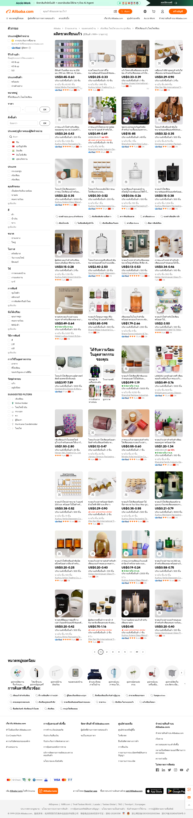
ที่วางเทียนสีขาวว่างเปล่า (48, 695)
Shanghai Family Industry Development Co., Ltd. (102, 149)
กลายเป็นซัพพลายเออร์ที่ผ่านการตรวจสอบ (170, 751)
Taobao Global (108, 804)
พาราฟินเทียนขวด (127, 217)
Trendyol (129, 804)
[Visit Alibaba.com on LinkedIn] (163, 770)
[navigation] (29, 340)
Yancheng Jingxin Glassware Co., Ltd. (102, 273)
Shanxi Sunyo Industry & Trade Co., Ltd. (135, 333)
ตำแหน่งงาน (12, 747)
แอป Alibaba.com (134, 791)
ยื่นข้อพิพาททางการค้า (128, 741)
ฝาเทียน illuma (133, 223)
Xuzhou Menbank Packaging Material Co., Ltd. (169, 206)
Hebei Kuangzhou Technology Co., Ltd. (135, 273)
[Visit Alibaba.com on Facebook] (157, 770)
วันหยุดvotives (159, 695)
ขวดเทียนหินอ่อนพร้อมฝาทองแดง (77, 702)
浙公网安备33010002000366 (146, 813)
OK (44, 109)
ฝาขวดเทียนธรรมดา (137, 695)
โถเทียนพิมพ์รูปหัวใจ (85, 223)
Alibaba (57, 28)
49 (137, 652)
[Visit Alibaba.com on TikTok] (187, 770)
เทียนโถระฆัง (64, 223)
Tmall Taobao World (82, 804)
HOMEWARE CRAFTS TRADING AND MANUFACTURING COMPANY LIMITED (169, 330)
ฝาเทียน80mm (149, 217)
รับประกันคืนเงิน (51, 735)
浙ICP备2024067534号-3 (173, 813)
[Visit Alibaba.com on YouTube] (181, 770)
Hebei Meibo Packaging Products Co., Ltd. (69, 87)
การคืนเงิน (123, 747)
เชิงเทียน (50, 709)
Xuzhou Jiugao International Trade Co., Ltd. (135, 83)
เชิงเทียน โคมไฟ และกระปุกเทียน (115, 28)
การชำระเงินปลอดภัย (53, 730)
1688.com (65, 804)
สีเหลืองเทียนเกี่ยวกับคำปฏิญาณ (107, 695)
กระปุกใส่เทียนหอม (70, 709)
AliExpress (53, 804)
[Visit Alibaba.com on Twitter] (169, 770)
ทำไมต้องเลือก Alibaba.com (18, 730)
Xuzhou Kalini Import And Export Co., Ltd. (69, 277)
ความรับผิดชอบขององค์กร (18, 741)
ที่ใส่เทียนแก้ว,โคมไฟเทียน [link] (147, 28)
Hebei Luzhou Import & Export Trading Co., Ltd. (69, 336)
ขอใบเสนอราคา (88, 735)
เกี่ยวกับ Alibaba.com (16, 723)
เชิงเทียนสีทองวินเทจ (110, 223)
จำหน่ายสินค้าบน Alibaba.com (170, 733)
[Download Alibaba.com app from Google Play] (177, 791)
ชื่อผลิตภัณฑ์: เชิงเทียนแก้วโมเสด (26, 709)
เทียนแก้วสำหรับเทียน (21, 695)
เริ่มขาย (159, 739)
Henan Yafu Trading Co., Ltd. (68, 452)
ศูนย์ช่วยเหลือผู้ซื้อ (126, 730)
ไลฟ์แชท (122, 735)
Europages (140, 804)
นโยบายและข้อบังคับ (53, 761)
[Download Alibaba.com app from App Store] (155, 791)
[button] (115, 11)
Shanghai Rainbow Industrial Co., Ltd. (135, 395)
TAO (120, 804)
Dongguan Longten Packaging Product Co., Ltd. (169, 144)
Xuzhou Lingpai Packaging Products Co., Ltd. (135, 206)
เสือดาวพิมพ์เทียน (154, 223)
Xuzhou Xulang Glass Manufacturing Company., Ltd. (69, 202)
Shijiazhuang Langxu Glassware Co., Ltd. (169, 392)
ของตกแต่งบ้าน (89, 28)
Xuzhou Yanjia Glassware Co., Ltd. (102, 206)
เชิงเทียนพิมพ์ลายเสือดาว (101, 217)
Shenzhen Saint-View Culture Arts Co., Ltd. (135, 144)
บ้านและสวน (71, 28)
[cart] (154, 12)
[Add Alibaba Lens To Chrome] (48, 791)
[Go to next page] (143, 652)
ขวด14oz (102, 702)
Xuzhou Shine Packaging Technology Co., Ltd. (69, 144)
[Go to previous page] (94, 652)
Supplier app (90, 791)
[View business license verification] (123, 813)
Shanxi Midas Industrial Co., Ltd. (102, 330)
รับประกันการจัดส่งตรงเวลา (56, 741)
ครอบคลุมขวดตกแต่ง (21, 702)
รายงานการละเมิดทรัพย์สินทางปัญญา (132, 754)
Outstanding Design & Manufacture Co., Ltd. (69, 389)
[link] (189, 789)
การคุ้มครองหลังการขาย (54, 747)
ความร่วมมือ (161, 758)
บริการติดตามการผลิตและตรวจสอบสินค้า (58, 754)
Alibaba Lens (16, 791)
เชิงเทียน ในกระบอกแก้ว (124, 702)
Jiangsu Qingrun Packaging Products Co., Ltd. (102, 456)
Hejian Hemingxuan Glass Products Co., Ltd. (169, 277)
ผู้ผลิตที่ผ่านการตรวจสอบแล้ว (94, 730)
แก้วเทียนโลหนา (148, 702)
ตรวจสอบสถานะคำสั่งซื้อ (167, 744)
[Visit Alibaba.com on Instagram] (175, 770)
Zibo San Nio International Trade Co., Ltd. (169, 87)
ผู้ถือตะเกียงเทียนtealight (76, 695)
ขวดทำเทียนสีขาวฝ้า (172, 217)
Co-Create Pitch (13, 735)
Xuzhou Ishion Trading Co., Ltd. (102, 87)
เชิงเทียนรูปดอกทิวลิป (46, 702)
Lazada (96, 804)
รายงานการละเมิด (126, 761)
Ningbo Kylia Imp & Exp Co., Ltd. (135, 456)
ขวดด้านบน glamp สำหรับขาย (71, 217)
